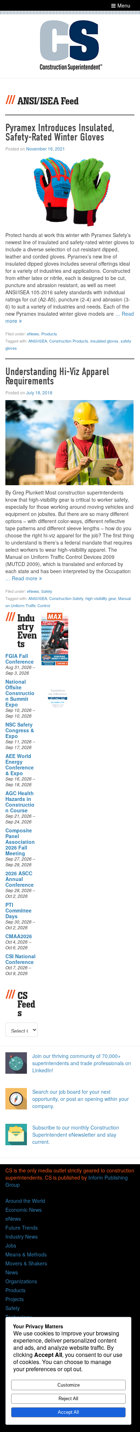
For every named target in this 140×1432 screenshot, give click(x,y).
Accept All (68, 1412)
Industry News (21, 1236)
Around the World (25, 1200)
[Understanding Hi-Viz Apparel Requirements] (69, 442)
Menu (123, 5)
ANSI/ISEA (37, 341)
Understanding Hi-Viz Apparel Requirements (57, 376)
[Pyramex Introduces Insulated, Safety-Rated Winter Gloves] (69, 191)
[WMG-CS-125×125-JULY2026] (57, 697)
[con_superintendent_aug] (54, 638)
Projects (14, 1299)
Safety (46, 591)
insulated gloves (104, 341)
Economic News (23, 1209)
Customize (68, 1385)
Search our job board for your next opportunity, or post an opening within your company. (80, 1098)
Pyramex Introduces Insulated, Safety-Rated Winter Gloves (60, 132)
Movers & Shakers (26, 1263)
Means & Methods (26, 1254)
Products (49, 333)
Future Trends (21, 1227)
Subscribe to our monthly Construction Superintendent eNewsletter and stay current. (75, 1134)
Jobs (10, 1245)
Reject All (68, 1398)
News (11, 1272)
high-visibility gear (100, 598)
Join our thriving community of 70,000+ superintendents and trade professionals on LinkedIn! (81, 1063)
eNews (33, 333)
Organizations (21, 1281)
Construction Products (68, 341)
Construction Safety (66, 598)
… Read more (21, 578)
